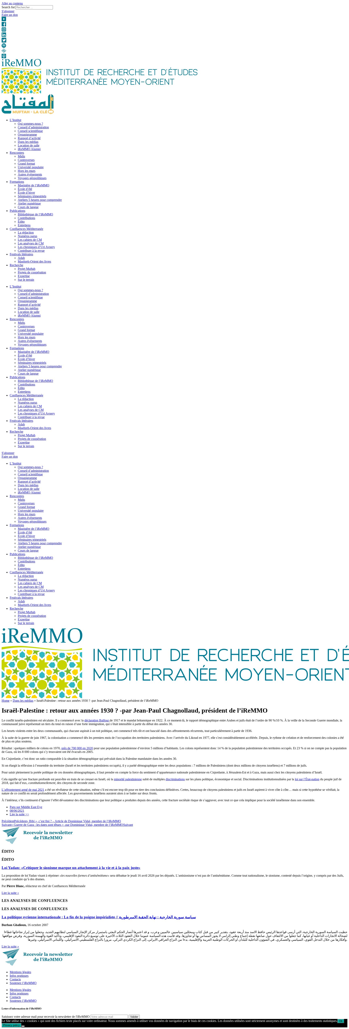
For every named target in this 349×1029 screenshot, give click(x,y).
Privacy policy (11, 1025)
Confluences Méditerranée (26, 229)
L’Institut (15, 120)
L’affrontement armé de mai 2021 (23, 789)
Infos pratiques (19, 975)
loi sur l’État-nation (307, 779)
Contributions (26, 218)
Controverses (26, 160)
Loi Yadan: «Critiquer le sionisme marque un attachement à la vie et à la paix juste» (71, 868)
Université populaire (31, 167)
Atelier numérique (29, 203)
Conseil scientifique (30, 131)
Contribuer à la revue (31, 250)
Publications (17, 210)
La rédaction (26, 232)
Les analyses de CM (31, 243)
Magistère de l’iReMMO (33, 185)
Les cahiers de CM (30, 239)
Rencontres (17, 152)
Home (5, 700)
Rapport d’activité (29, 138)
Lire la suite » (10, 893)
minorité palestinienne (128, 779)
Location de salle (28, 145)
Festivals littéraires (21, 254)
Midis (21, 156)
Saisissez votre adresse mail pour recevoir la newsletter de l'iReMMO (46, 1016)
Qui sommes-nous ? (30, 123)
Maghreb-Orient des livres (34, 261)
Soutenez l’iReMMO (23, 983)
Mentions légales (20, 972)
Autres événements (30, 174)
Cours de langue (28, 207)
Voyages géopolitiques (32, 178)
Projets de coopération (32, 272)
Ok (341, 1021)
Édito (21, 221)
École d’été (25, 189)
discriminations (175, 779)
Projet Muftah (26, 268)
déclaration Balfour (97, 720)
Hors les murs (26, 171)
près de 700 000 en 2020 (77, 748)
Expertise (24, 276)
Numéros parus (27, 236)
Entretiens (24, 225)
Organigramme (27, 134)
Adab (21, 258)
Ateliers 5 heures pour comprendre (40, 200)
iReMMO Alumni (29, 149)
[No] (23, 1026)
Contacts (15, 979)
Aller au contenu (12, 3)
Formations (17, 181)
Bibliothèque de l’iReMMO (35, 214)
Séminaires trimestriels (32, 196)
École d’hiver (26, 192)
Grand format (26, 163)
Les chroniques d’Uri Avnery (36, 247)
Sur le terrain (26, 279)
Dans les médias (28, 141)
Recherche (16, 265)
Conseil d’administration (33, 127)
